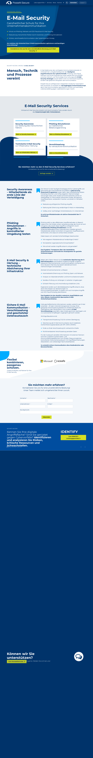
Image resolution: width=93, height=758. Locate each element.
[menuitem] (39, 2)
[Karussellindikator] (7, 447)
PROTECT (21, 65)
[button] (66, 2)
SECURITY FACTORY (12, 65)
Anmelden (73, 2)
